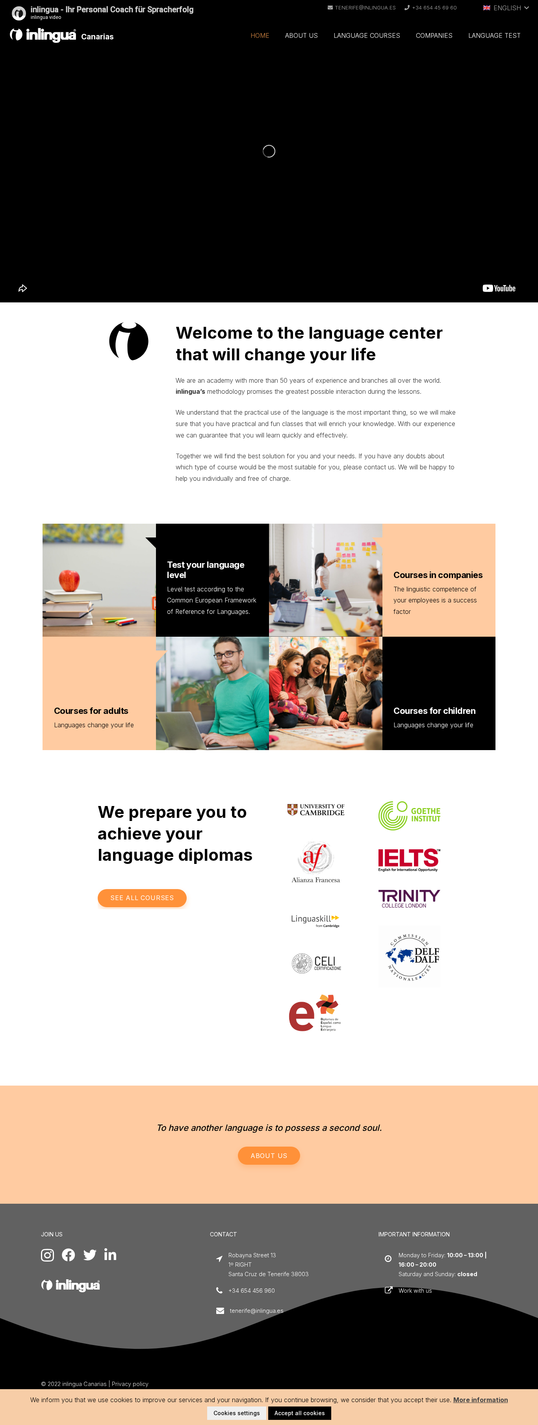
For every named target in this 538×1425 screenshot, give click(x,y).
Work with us (415, 1290)
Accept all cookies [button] (300, 1413)
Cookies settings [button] (236, 1413)
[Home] (70, 1286)
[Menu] (528, 10)
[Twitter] (89, 1255)
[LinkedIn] (110, 1255)
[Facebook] (68, 1255)
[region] (269, 151)
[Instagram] (47, 1255)
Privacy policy (130, 1384)
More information (480, 1400)
